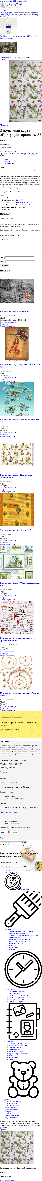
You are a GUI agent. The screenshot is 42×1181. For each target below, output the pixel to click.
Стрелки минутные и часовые (20, 995)
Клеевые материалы (16, 1052)
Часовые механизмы (17, 1000)
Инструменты (14, 937)
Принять (3, 1130)
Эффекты (12, 949)
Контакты (4, 772)
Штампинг (13, 1060)
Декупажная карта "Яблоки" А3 (12, 57)
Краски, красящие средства (19, 941)
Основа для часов (15, 993)
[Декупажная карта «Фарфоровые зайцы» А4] (17, 578)
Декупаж (10, 13)
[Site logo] (11, 9)
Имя (2, 257)
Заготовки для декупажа (18, 933)
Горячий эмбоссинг (16, 1048)
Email (2, 262)
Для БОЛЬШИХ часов (17, 991)
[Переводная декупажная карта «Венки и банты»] (17, 689)
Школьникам (14, 1106)
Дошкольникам (15, 1102)
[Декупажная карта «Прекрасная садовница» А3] (17, 470)
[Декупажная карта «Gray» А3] (17, 307)
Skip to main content (20, 1)
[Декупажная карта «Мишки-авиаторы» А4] (17, 415)
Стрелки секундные (16, 997)
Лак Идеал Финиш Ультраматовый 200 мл (16, 36)
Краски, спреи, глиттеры (18, 1054)
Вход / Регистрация (11, 1118)
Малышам (13, 1104)
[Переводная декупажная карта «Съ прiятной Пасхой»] (17, 634)
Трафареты (13, 945)
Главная (3, 13)
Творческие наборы (16, 943)
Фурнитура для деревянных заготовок (23, 935)
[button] (4, 324)
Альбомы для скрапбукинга (19, 1043)
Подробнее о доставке (8, 812)
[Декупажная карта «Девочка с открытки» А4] (17, 360)
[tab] (8, 159)
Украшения (13, 947)
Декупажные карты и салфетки (26, 13)
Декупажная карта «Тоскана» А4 (16, 530)
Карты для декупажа (8, 15)
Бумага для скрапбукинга (18, 1045)
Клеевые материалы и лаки (19, 939)
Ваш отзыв (4, 239)
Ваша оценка (5, 235)
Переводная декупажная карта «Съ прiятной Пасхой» (17, 639)
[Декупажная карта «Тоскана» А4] (17, 526)
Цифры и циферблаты (17, 1002)
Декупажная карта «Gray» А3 (14, 311)
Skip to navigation (6, 1)
